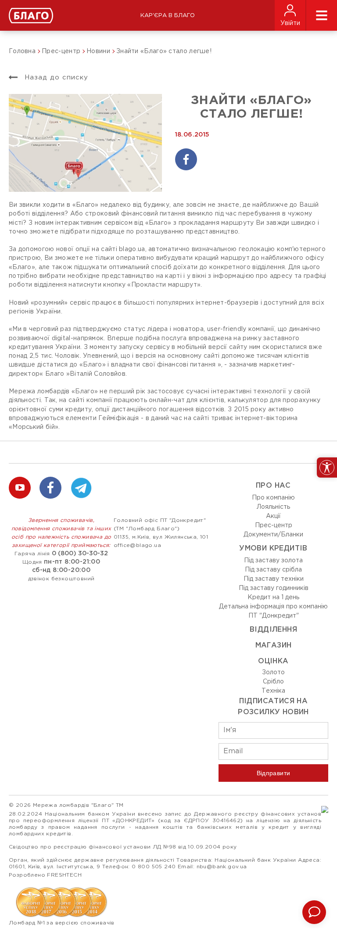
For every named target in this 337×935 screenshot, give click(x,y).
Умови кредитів (273, 548)
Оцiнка (273, 661)
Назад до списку (55, 77)
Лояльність (273, 507)
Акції (273, 516)
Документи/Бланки (273, 534)
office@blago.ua (137, 545)
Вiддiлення (273, 629)
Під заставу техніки (274, 579)
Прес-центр (273, 525)
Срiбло (273, 681)
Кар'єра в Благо (167, 15)
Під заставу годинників (273, 588)
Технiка (273, 691)
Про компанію (273, 497)
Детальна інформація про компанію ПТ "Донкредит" (273, 611)
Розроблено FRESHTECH (45, 875)
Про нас (273, 485)
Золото (273, 672)
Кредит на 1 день (273, 597)
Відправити (273, 773)
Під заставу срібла (273, 569)
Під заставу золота (273, 560)
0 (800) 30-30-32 (80, 553)
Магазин (273, 645)
